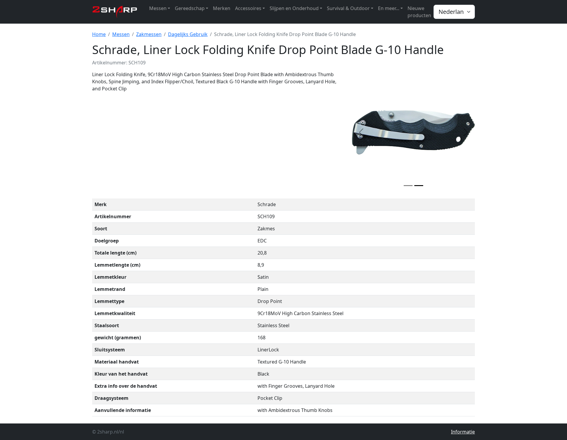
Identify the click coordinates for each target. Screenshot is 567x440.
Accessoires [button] (248, 8)
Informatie (463, 431)
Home (99, 34)
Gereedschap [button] (190, 8)
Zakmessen (149, 34)
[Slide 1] (408, 185)
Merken (221, 8)
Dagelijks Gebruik (188, 34)
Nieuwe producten (419, 12)
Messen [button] (158, 8)
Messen (121, 34)
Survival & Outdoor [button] (348, 8)
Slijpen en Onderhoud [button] (294, 8)
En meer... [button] (388, 8)
